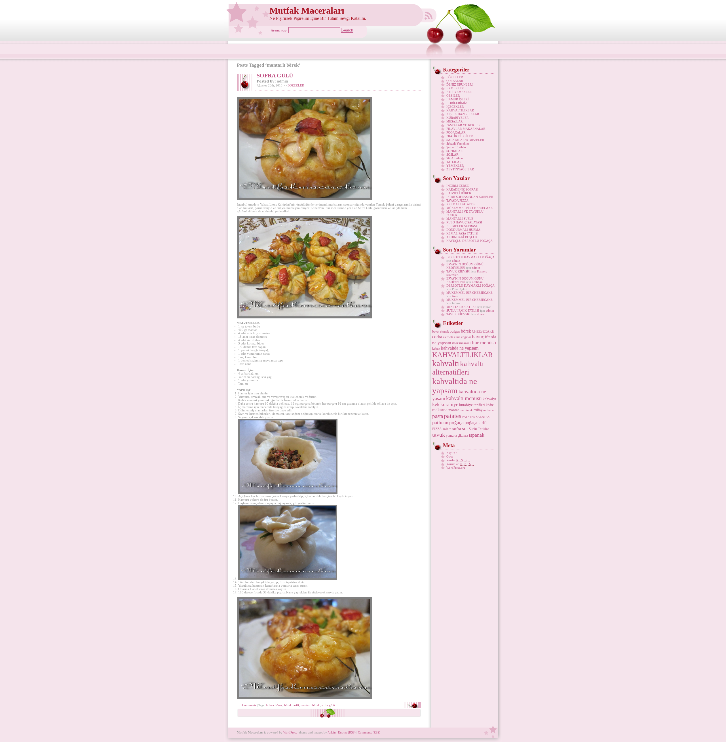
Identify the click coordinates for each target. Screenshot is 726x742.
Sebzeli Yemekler (457, 143)
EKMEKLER (455, 88)
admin (456, 260)
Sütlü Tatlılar (454, 158)
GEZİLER (453, 95)
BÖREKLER (296, 85)
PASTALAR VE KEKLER (463, 125)
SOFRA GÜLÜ (275, 75)
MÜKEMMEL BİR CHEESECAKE (469, 208)
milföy (478, 410)
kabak (436, 348)
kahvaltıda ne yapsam (454, 386)
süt (465, 428)
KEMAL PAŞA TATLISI (462, 233)
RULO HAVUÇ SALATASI (464, 222)
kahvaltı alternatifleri (458, 368)
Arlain (332, 732)
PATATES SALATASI (476, 416)
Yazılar (458, 460)
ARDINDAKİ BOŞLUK (462, 237)
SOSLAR (452, 154)
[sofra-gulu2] (304, 698)
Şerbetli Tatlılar (456, 147)
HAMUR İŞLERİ (457, 99)
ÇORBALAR (454, 81)
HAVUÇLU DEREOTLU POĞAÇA (469, 240)
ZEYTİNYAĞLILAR (460, 169)
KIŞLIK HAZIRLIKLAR (462, 114)
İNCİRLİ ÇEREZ (457, 185)
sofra (456, 428)
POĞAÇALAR (455, 132)
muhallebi (489, 410)
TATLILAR (453, 162)
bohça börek (274, 705)
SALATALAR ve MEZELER (465, 139)
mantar (453, 410)
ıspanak (476, 435)
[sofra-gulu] (304, 198)
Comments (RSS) (369, 732)
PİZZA (437, 429)
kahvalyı (489, 399)
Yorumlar (460, 464)
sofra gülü (328, 705)
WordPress (290, 732)
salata (447, 429)
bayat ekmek (440, 331)
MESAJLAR (454, 121)
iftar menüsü (483, 342)
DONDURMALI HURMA (463, 229)
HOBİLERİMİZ (456, 103)
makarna (440, 409)
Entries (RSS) (347, 732)
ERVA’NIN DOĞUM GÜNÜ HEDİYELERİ (465, 266)
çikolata (463, 435)
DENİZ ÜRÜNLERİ (459, 84)
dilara (480, 314)
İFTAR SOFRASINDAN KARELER (469, 196)
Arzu (455, 296)
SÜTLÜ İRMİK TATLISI (462, 310)
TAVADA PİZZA (457, 200)
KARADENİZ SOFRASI (462, 189)
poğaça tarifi (476, 422)
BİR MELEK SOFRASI (461, 226)
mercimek (466, 410)
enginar (466, 337)
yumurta (451, 435)
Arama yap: (279, 30)
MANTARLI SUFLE (459, 218)
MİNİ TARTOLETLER (461, 306)
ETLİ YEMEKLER (459, 92)
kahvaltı (445, 363)
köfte (490, 405)
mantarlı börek (310, 705)
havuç (478, 336)
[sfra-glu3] (287, 578)
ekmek (448, 337)
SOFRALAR (454, 151)
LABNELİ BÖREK (458, 193)
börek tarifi (291, 705)
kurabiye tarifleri (472, 405)
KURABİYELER (457, 117)
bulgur (455, 331)
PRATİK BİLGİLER (459, 136)
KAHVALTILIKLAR (460, 110)
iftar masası (460, 343)
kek (436, 404)
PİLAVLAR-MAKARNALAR (465, 128)
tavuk (438, 435)
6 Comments (248, 705)
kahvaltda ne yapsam (459, 348)
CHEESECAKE (483, 331)
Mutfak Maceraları (306, 11)
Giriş (449, 456)
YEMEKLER (455, 165)
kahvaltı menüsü (464, 398)
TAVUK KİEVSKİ (458, 271)
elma (457, 337)
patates (452, 415)
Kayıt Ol (451, 452)
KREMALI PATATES (460, 204)
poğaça (456, 422)
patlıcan (440, 422)
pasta (437, 416)
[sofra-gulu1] (304, 317)
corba (437, 336)
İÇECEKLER (455, 106)
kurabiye (449, 404)
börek (466, 331)
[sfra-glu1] (287, 492)
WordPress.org (455, 467)
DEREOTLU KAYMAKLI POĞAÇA (470, 257)
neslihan (477, 282)
